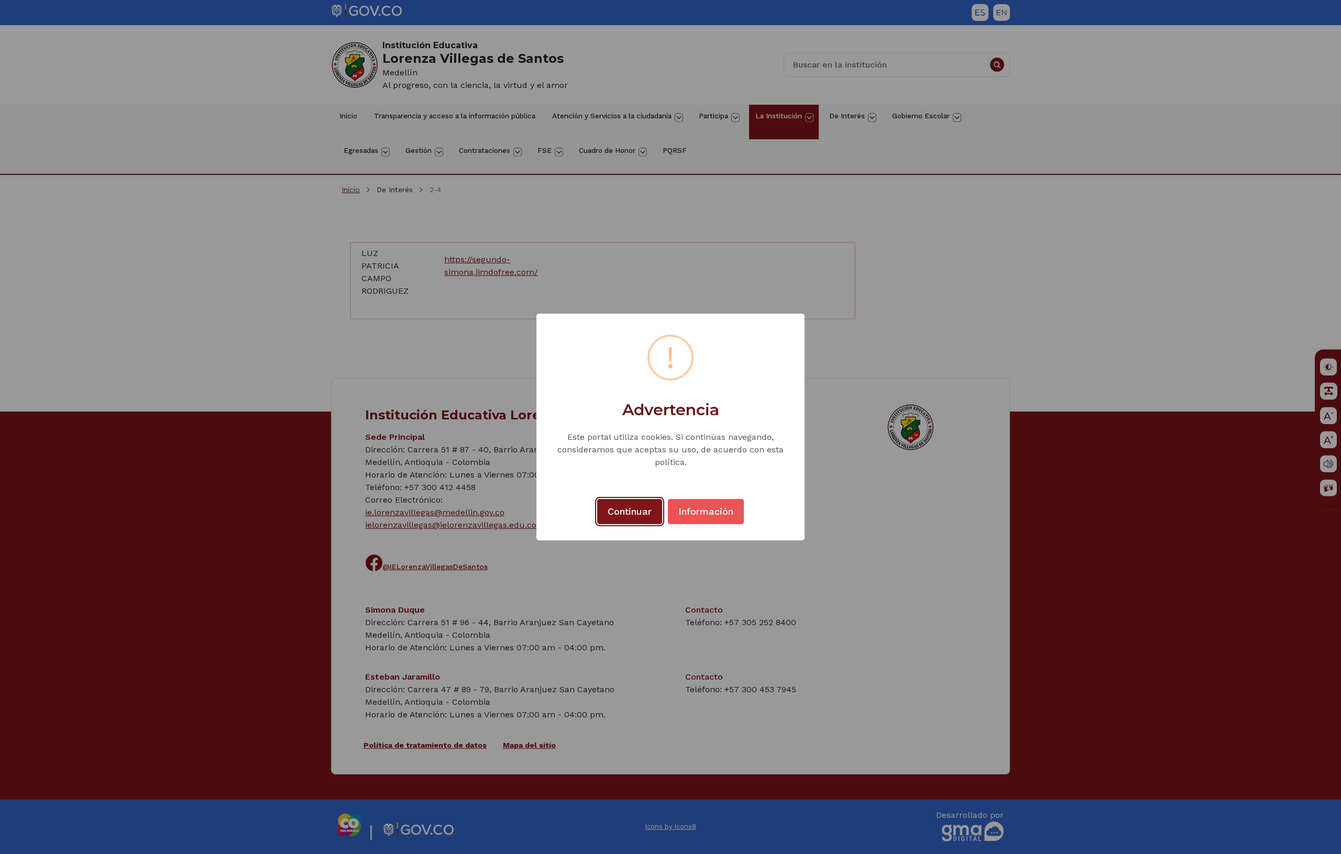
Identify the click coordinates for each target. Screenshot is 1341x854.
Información (705, 511)
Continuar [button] (630, 511)
